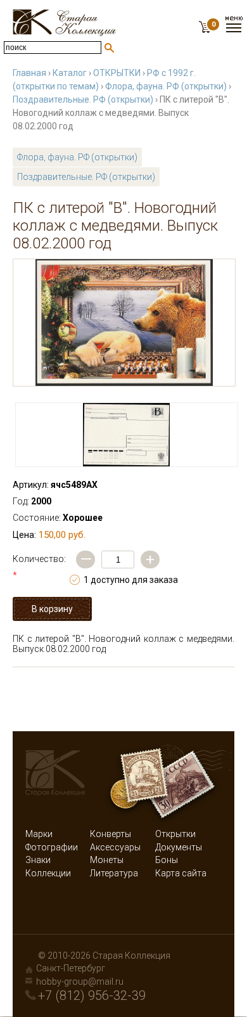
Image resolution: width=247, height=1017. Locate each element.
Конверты (110, 834)
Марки (39, 834)
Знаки (38, 860)
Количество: (39, 567)
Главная (29, 73)
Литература (114, 873)
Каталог (70, 73)
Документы (178, 847)
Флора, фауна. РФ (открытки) (166, 86)
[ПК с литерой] (124, 323)
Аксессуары (115, 847)
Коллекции (48, 873)
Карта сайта (180, 873)
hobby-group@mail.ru (80, 981)
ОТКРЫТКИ (117, 73)
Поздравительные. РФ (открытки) (83, 99)
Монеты (107, 860)
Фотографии (51, 847)
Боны (166, 860)
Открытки (175, 834)
